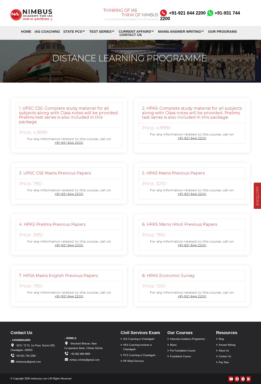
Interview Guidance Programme (187, 339)
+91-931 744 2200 (26, 355)
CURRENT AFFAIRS (135, 31)
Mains (173, 344)
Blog (221, 339)
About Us (224, 350)
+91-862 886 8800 (80, 353)
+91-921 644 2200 (187, 12)
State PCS (72, 31)
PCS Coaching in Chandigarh (139, 355)
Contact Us (130, 34)
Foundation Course (180, 356)
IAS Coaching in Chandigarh (138, 339)
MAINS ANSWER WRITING (179, 31)
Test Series (100, 31)
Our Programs (222, 31)
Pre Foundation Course (182, 350)
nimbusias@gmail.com (28, 361)
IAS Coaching (47, 31)
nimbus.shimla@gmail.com (85, 359)
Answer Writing (227, 344)
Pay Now (224, 362)
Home (26, 31)
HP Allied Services (133, 361)
